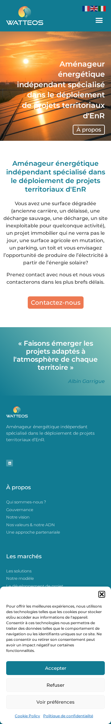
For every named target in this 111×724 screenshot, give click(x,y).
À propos (88, 129)
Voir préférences (55, 702)
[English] (94, 8)
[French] (86, 8)
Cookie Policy (27, 716)
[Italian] (102, 8)
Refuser (55, 685)
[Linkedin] (9, 463)
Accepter (55, 668)
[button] (102, 594)
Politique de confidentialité (68, 716)
